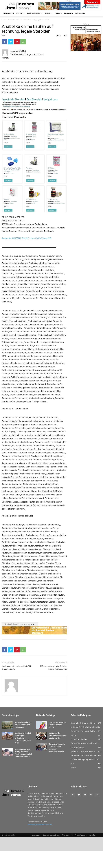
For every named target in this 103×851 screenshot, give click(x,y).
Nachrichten (8, 13)
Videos (57, 13)
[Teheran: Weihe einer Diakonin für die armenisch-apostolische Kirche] (41, 746)
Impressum (36, 835)
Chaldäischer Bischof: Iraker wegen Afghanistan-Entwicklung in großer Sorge (23, 738)
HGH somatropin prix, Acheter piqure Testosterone (53, 667)
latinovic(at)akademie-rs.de (40, 824)
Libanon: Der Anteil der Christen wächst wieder (57, 724)
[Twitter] (10, 41)
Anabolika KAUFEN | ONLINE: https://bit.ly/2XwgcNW (26, 238)
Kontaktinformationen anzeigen (18, 624)
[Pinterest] (17, 41)
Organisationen (33, 13)
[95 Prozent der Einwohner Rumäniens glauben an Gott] (41, 736)
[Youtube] (97, 795)
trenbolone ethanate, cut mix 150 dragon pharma (16, 667)
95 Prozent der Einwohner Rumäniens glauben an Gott (57, 735)
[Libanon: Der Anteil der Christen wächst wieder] (41, 725)
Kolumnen (68, 13)
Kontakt (92, 835)
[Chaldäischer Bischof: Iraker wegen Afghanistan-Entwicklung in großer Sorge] (7, 736)
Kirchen (19, 13)
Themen (48, 13)
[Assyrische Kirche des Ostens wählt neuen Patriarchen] (7, 725)
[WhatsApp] (23, 41)
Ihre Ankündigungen (79, 835)
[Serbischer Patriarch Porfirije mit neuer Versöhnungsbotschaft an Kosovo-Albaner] (7, 752)
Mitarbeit (65, 835)
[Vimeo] (85, 795)
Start (3, 20)
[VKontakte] (91, 795)
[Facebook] (4, 41)
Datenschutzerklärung (51, 835)
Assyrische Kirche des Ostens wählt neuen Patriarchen (23, 724)
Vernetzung (80, 13)
